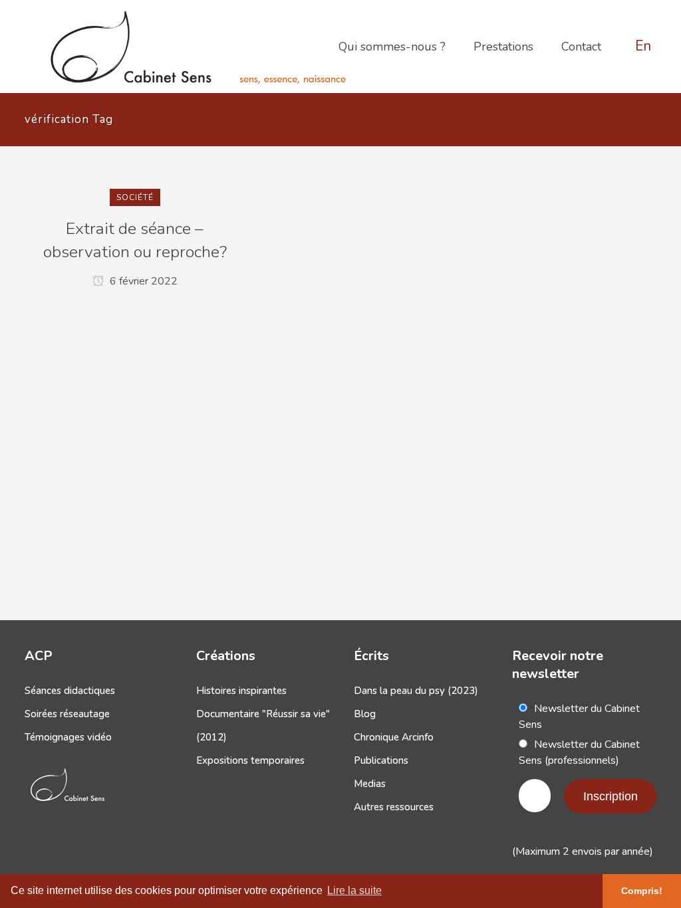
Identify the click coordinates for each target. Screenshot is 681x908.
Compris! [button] (641, 890)
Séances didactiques (70, 690)
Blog (365, 714)
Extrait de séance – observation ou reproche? (135, 240)
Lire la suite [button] (354, 890)
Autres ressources (394, 807)
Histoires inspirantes (241, 690)
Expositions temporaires (250, 760)
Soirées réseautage (67, 714)
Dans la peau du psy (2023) (416, 690)
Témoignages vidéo (68, 737)
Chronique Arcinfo (394, 737)
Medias (370, 783)
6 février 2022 (142, 281)
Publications (381, 760)
